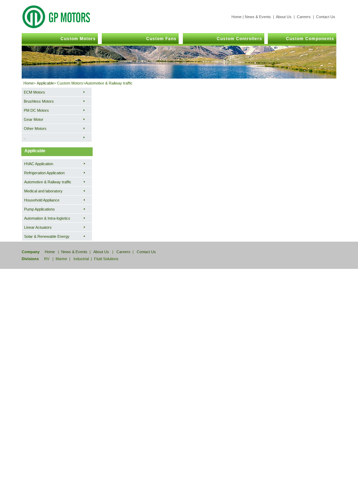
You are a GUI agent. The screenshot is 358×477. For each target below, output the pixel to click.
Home (236, 17)
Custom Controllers (236, 38)
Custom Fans (159, 38)
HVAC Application (38, 164)
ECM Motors (34, 92)
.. (25, 137)
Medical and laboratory (43, 191)
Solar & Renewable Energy (47, 236)
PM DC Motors (36, 110)
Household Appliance (41, 200)
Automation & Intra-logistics (47, 218)
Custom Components (307, 38)
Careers (304, 17)
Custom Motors (74, 38)
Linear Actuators (38, 227)
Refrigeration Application (44, 173)
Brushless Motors (39, 101)
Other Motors (35, 128)
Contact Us (325, 17)
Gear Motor (33, 119)
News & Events (258, 17)
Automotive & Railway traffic (47, 182)
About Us (284, 17)
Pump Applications (39, 209)
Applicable (45, 83)
